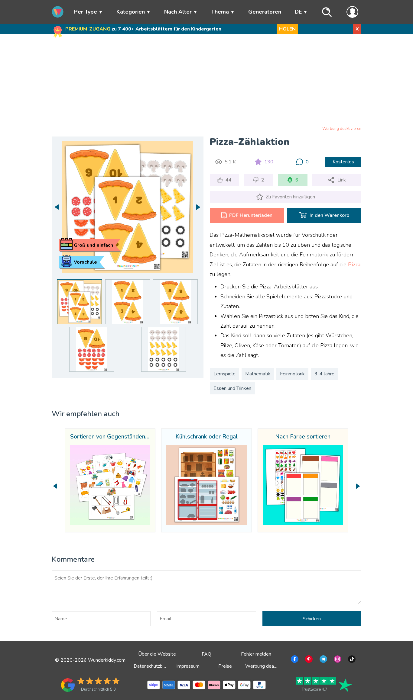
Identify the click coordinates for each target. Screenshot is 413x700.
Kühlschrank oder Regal (206, 437)
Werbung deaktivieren (341, 128)
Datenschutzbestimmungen (162, 666)
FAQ (206, 654)
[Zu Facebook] (294, 660)
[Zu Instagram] (337, 660)
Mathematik (257, 374)
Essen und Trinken (232, 388)
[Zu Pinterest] (308, 660)
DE (298, 11)
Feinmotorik (292, 374)
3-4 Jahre (324, 374)
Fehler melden (256, 654)
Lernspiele (224, 374)
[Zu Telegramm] (322, 660)
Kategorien (130, 11)
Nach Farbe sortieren (302, 437)
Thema (220, 11)
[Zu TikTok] (351, 660)
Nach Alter (178, 11)
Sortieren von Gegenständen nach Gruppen (110, 437)
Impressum (188, 666)
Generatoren (264, 11)
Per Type (85, 11)
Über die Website (157, 654)
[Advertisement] (207, 81)
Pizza (354, 264)
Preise (225, 666)
